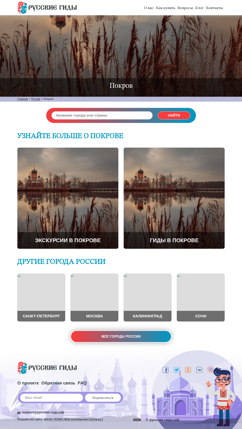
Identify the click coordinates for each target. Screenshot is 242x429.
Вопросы (185, 8)
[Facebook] (165, 370)
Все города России (121, 336)
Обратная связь (58, 383)
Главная (22, 98)
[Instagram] (210, 370)
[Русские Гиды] (47, 7)
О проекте (28, 383)
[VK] (199, 370)
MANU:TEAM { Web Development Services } (73, 419)
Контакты (214, 8)
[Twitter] (177, 370)
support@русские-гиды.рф (43, 412)
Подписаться (102, 398)
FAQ (82, 383)
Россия (35, 98)
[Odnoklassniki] (188, 370)
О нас (149, 8)
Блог (199, 8)
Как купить (165, 8)
